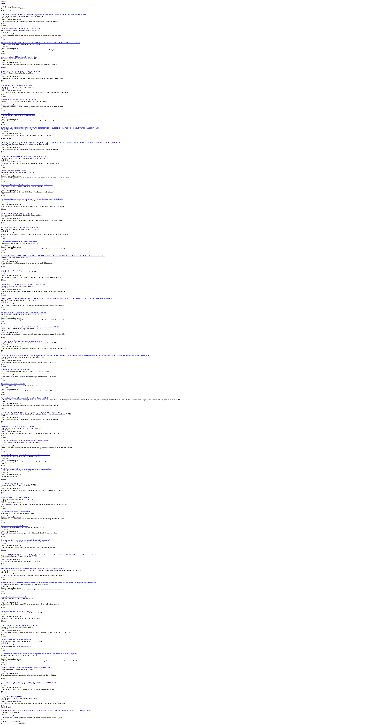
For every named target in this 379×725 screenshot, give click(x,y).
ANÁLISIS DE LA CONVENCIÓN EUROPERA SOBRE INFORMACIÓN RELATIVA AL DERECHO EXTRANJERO (40, 43)
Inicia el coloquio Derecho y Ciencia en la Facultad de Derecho (20, 227)
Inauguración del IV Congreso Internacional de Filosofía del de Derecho (23, 313)
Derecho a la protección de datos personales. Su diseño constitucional (22, 341)
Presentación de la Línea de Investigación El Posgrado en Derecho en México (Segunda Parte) (30, 412)
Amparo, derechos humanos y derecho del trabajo (16, 213)
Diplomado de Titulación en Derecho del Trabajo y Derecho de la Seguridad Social (27, 185)
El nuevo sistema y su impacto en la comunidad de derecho (19, 625)
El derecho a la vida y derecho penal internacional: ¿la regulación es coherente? (25, 540)
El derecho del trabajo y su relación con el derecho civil (18, 114)
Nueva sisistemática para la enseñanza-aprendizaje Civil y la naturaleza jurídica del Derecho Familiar (32, 199)
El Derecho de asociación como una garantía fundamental (19, 242)
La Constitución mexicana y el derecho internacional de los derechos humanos (25, 440)
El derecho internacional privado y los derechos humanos (18, 99)
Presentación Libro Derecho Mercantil (13, 384)
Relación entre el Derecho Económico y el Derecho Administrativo (21, 71)
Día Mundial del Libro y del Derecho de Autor (15, 511)
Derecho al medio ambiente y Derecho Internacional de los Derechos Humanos (25, 455)
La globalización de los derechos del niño (14, 597)
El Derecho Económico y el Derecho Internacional (16, 85)
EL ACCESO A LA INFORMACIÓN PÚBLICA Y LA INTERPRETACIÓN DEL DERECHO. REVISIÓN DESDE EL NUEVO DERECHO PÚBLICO (50, 128)
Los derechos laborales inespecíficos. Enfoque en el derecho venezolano (23, 156)
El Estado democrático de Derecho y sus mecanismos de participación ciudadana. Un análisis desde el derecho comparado (39, 654)
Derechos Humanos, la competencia (12, 483)
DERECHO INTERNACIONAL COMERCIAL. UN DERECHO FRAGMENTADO (28, 682)
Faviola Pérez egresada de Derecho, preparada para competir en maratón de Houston (27, 469)
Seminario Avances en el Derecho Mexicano (14, 526)
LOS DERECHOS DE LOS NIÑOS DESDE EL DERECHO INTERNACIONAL (27, 668)
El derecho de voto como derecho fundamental (15, 369)
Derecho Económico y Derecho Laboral (13, 170)
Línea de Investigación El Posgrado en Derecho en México (19, 57)
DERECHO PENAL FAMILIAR (11, 696)
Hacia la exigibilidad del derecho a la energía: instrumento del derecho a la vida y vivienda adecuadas (32, 568)
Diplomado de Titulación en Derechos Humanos (16, 611)
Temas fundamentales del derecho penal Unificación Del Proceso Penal (23, 284)
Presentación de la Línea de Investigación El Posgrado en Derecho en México (25, 398)
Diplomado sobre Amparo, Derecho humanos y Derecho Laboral (21, 28)
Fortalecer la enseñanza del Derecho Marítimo (15, 497)
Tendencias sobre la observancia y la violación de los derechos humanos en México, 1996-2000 (30, 327)
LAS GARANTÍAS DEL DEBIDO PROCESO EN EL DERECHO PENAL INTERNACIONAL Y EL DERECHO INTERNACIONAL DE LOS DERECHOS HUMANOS (56, 298)
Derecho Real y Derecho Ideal (10, 270)
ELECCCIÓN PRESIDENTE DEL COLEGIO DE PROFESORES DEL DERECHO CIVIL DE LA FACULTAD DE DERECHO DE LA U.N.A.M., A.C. (50, 554)
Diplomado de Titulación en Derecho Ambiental (16, 639)
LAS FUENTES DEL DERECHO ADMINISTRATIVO (19, 426)
